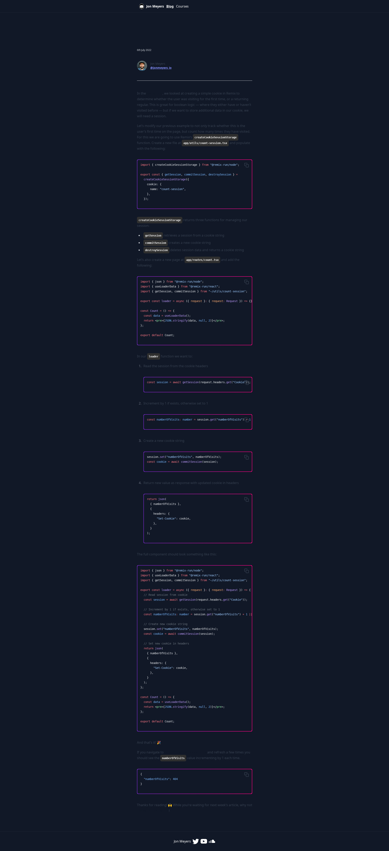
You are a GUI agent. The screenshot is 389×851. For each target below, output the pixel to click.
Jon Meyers (155, 6)
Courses (182, 6)
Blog (170, 6)
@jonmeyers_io (161, 68)
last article (154, 93)
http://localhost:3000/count (185, 752)
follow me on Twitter (153, 810)
